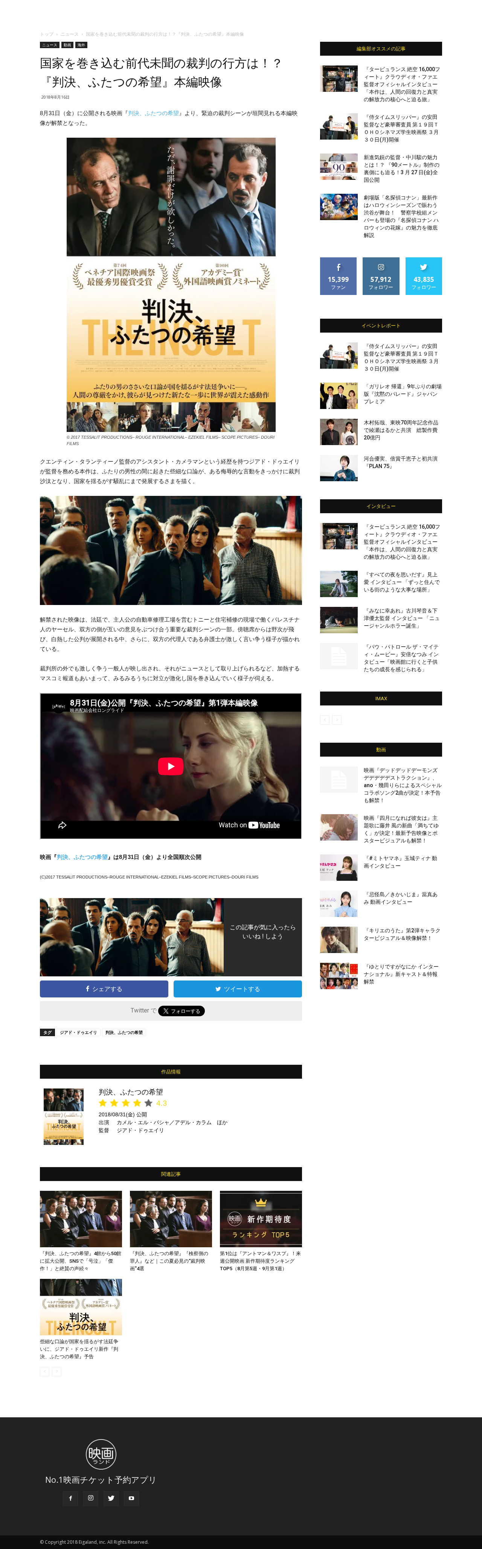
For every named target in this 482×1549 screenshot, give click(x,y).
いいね (339, 260)
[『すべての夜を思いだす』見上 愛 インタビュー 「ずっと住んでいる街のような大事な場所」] (339, 584)
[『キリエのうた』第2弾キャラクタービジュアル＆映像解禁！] (339, 940)
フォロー (381, 260)
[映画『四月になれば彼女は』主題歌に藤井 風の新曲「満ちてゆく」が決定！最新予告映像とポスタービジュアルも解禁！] (339, 827)
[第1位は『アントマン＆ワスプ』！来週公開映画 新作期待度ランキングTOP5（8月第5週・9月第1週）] (261, 1219)
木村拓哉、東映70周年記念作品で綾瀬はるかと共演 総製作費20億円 (401, 430)
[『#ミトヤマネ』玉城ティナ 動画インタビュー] (339, 867)
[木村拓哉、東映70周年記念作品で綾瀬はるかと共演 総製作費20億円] (339, 432)
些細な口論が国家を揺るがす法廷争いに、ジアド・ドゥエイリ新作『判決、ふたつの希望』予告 (79, 1349)
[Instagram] (90, 1498)
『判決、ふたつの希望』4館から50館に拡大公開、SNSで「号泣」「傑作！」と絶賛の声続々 (80, 1261)
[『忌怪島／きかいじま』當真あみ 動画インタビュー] (339, 904)
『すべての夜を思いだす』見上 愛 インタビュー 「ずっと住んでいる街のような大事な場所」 (402, 582)
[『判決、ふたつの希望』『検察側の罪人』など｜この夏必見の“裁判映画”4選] (171, 1219)
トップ (46, 34)
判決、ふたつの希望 (153, 113)
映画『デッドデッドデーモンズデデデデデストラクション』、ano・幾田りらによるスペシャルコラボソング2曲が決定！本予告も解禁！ (403, 785)
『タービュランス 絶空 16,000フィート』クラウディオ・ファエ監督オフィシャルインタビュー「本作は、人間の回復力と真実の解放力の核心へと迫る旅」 (402, 84)
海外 (81, 44)
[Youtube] (131, 1498)
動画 (67, 44)
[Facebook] (70, 1498)
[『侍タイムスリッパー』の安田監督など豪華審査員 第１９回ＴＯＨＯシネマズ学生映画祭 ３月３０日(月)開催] (339, 126)
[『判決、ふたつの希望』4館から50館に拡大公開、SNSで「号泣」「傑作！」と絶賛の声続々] (81, 1219)
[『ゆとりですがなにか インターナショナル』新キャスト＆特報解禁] (339, 976)
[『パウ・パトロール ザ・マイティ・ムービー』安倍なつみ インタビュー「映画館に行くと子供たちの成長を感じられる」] (339, 656)
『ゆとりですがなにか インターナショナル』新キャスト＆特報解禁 (401, 974)
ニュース (70, 34)
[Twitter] (111, 1498)
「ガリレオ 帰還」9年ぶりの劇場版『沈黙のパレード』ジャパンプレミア (403, 393)
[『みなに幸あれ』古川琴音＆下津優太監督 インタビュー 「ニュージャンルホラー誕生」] (339, 620)
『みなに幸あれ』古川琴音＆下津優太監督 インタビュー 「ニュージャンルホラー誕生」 (402, 618)
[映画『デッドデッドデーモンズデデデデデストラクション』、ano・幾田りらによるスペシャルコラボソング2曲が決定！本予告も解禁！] (339, 779)
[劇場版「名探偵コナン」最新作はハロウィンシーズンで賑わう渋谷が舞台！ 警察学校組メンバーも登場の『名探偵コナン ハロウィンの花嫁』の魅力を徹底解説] (339, 207)
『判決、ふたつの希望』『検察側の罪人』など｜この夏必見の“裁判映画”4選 (169, 1261)
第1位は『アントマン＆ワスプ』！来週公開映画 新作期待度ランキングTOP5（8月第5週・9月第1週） (260, 1261)
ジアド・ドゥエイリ (78, 1032)
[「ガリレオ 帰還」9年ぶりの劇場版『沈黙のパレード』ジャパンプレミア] (339, 396)
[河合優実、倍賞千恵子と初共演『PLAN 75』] (339, 468)
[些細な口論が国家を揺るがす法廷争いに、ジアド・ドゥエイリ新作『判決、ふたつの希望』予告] (81, 1307)
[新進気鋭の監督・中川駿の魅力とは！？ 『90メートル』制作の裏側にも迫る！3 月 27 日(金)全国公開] (339, 167)
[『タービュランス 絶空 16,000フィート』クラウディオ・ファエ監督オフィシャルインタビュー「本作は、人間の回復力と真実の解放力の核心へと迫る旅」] (339, 78)
